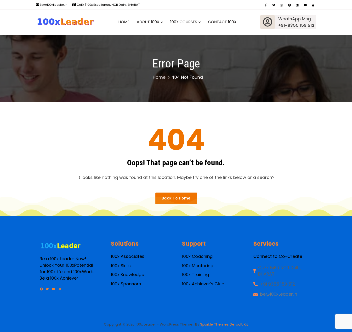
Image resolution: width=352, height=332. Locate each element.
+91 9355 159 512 (277, 284)
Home (124, 22)
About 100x (148, 22)
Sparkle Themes (214, 324)
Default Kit (239, 324)
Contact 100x (222, 22)
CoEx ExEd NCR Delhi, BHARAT (279, 271)
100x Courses (183, 22)
